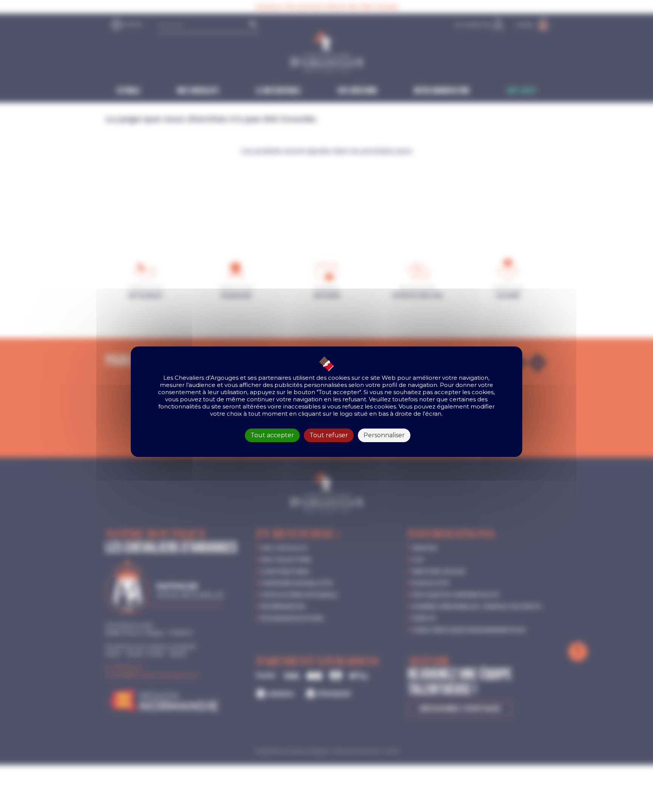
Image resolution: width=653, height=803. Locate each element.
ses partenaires (269, 377)
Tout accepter (272, 435)
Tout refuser (328, 435)
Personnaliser (384, 435)
